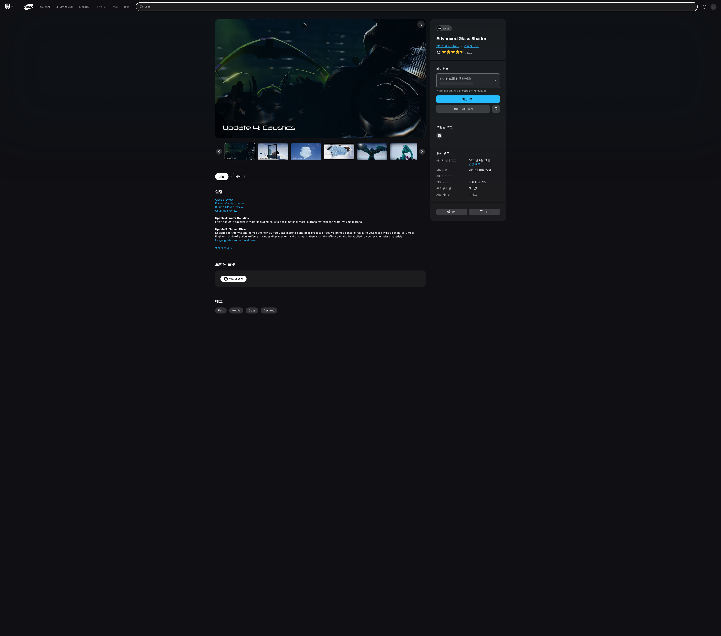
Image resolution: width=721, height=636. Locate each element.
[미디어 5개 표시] (405, 151)
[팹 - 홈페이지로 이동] (28, 7)
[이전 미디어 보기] (219, 152)
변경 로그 (474, 163)
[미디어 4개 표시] (372, 151)
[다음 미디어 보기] (422, 152)
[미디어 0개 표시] (240, 151)
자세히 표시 (222, 248)
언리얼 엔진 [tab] (236, 278)
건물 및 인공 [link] (471, 45)
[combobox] (419, 7)
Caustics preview (226, 210)
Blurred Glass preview (229, 206)
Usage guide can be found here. (235, 240)
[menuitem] (44, 7)
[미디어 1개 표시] (273, 151)
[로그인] (713, 7)
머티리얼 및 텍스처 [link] (447, 45)
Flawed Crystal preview (230, 203)
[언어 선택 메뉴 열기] (704, 7)
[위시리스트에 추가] (496, 109)
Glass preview (224, 199)
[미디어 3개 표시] (339, 151)
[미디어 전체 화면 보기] (421, 24)
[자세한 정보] (475, 188)
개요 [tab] (222, 176)
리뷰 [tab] (238, 176)
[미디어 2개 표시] (306, 151)
